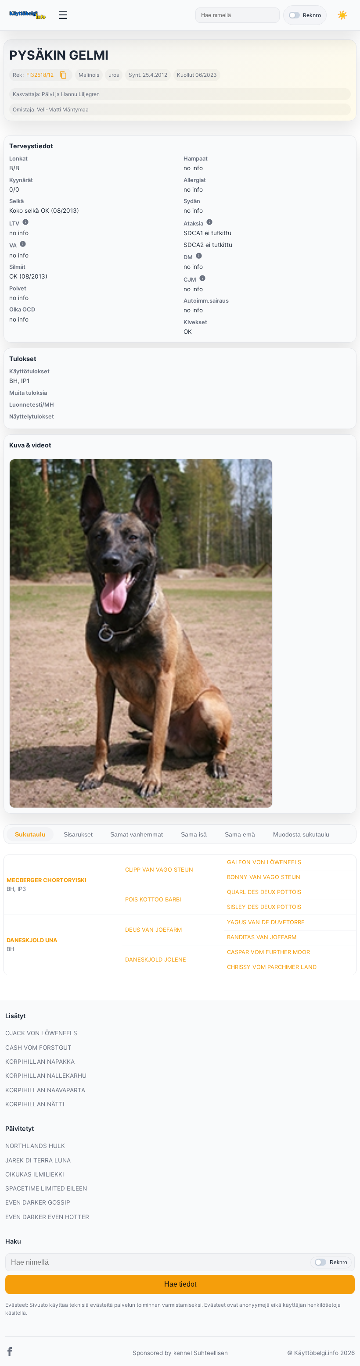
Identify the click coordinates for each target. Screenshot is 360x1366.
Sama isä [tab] (194, 834)
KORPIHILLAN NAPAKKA (40, 1061)
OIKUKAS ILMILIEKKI (34, 1174)
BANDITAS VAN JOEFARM (261, 937)
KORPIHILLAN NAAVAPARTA (45, 1090)
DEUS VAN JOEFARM (153, 929)
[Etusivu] (28, 15)
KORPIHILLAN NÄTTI (35, 1104)
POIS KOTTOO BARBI (153, 899)
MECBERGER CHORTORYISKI (46, 880)
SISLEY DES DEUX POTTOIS (264, 907)
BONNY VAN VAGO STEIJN (263, 877)
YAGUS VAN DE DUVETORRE (266, 922)
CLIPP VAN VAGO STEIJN (159, 869)
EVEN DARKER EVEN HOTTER (47, 1216)
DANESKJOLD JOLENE (155, 959)
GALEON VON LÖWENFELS (264, 862)
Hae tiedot (180, 1284)
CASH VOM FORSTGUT (38, 1047)
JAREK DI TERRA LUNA (38, 1160)
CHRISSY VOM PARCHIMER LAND (272, 967)
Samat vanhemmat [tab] (136, 834)
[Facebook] (9, 1353)
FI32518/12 (40, 75)
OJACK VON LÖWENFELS (41, 1033)
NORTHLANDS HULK (35, 1145)
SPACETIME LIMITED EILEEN (46, 1188)
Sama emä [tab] (240, 834)
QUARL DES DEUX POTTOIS (264, 892)
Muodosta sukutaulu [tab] (301, 834)
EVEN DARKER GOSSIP (37, 1202)
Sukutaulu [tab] (30, 834)
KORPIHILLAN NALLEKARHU (45, 1075)
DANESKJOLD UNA (32, 940)
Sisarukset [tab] (78, 834)
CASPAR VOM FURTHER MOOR (268, 952)
